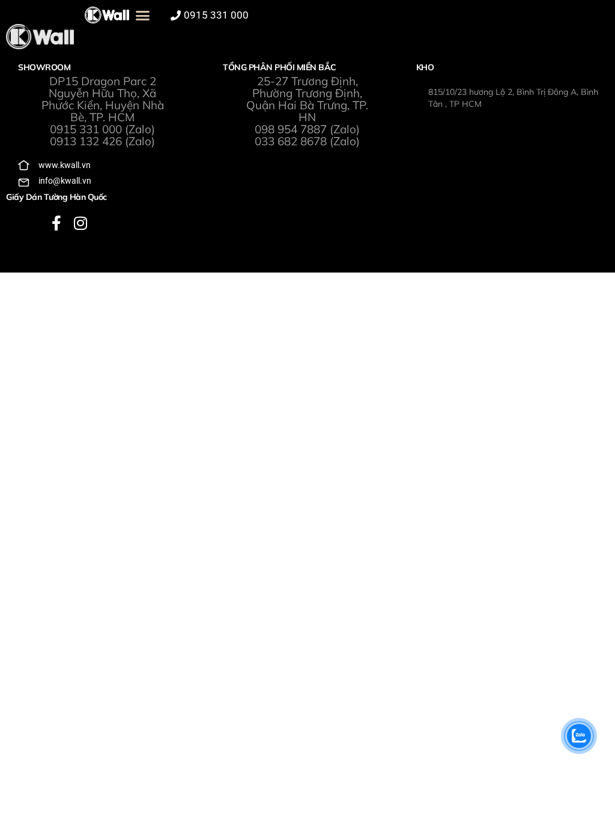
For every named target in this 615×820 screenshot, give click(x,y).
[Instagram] (80, 223)
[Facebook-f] (56, 223)
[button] (143, 15)
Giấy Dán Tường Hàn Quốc (56, 196)
